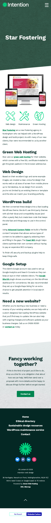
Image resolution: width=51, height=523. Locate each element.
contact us (10, 327)
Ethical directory (25, 421)
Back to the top (25, 500)
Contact (25, 434)
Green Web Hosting (30, 484)
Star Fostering (8, 130)
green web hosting (22, 157)
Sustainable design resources (25, 425)
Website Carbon (34, 514)
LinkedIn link (28, 459)
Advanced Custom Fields (19, 229)
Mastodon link (23, 459)
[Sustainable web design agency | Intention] (15, 4)
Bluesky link (17, 459)
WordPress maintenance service (25, 429)
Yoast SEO (30, 240)
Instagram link (34, 459)
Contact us (25, 394)
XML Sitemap (25, 487)
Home (25, 416)
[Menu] (47, 5)
